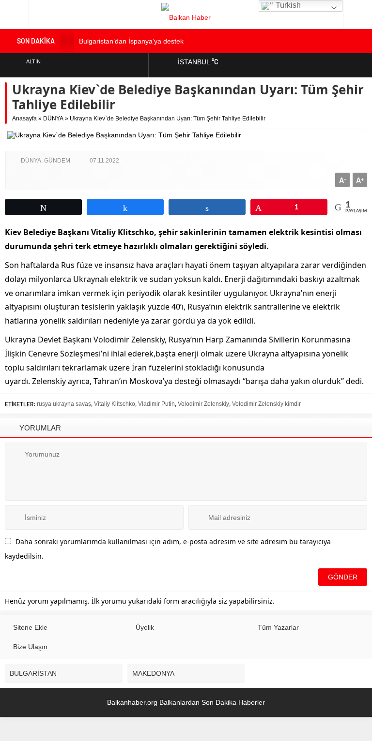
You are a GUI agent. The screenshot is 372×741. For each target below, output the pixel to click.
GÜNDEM (57, 160)
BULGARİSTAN (33, 673)
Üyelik (145, 627)
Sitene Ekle (30, 627)
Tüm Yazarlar (278, 627)
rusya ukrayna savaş (64, 403)
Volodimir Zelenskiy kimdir (266, 403)
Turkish (287, 5)
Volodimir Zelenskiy (203, 403)
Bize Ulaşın (30, 647)
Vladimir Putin (156, 403)
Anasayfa (24, 118)
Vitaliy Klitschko (114, 403)
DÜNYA (53, 118)
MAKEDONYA (153, 673)
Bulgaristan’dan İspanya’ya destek (131, 41)
